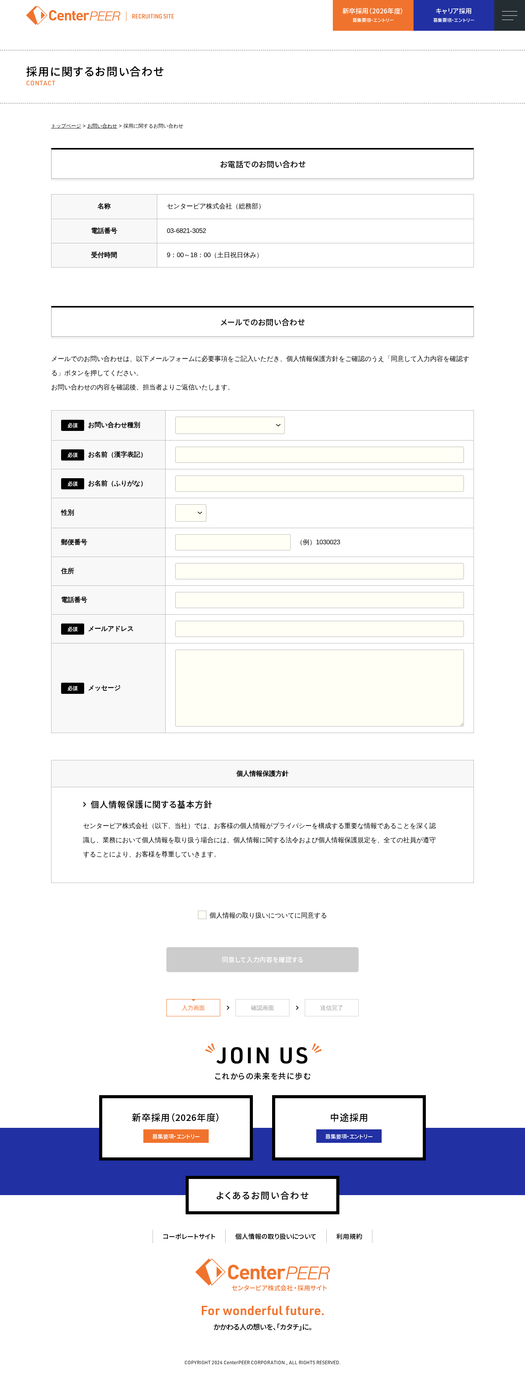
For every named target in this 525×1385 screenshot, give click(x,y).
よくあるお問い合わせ (263, 1195)
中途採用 (349, 1117)
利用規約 (349, 1236)
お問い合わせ (102, 126)
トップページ (66, 126)
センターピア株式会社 (100, 15)
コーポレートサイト (189, 1236)
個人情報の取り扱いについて (276, 1236)
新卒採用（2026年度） (176, 1117)
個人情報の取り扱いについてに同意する (268, 915)
